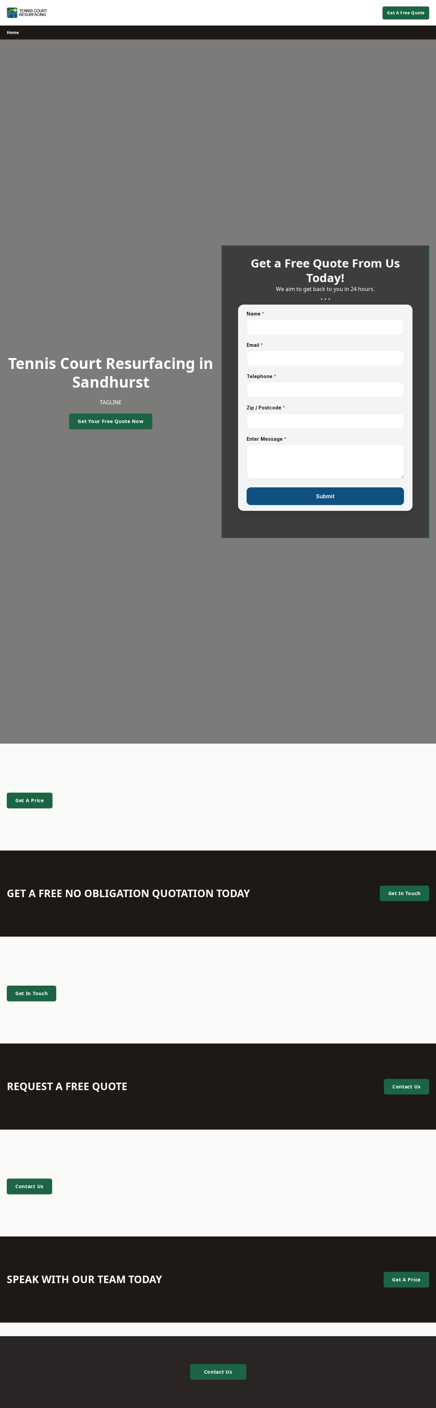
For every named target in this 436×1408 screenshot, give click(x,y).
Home (13, 32)
